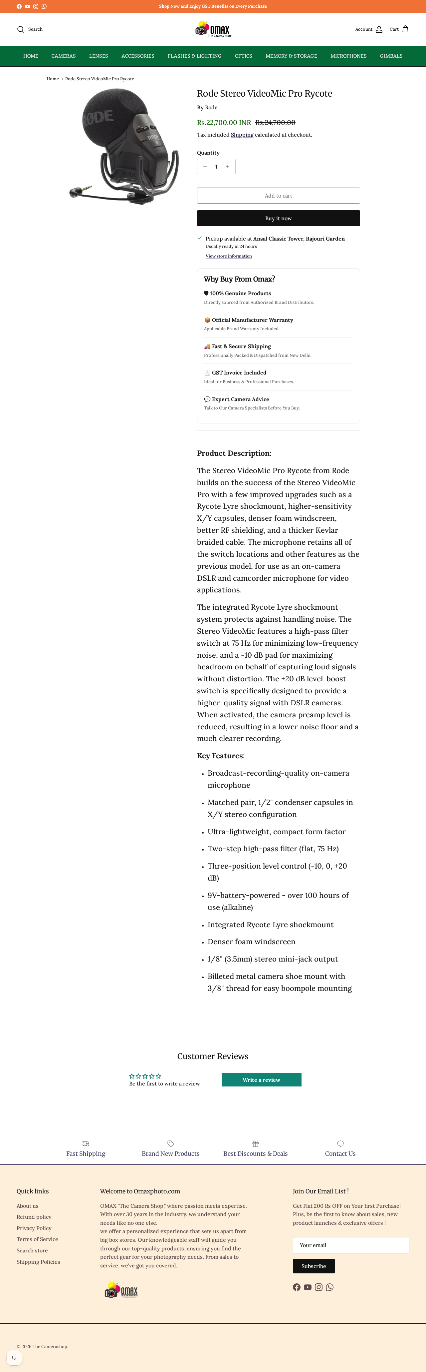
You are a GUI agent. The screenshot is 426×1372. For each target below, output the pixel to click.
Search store (32, 1250)
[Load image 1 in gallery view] (124, 146)
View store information (229, 256)
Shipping (242, 134)
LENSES (98, 56)
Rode (211, 107)
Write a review (261, 1079)
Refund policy (34, 1216)
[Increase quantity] (229, 166)
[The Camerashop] (213, 29)
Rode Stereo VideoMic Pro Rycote (99, 78)
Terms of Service (37, 1239)
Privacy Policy (34, 1228)
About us (28, 1205)
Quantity (208, 152)
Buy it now (278, 218)
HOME (30, 56)
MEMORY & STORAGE (291, 56)
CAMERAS (64, 56)
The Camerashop (50, 1346)
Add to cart (278, 195)
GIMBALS (391, 56)
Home (53, 78)
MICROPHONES (348, 56)
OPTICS (243, 56)
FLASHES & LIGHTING (195, 56)
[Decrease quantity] (203, 166)
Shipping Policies (38, 1261)
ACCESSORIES (137, 56)
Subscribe (314, 1266)
